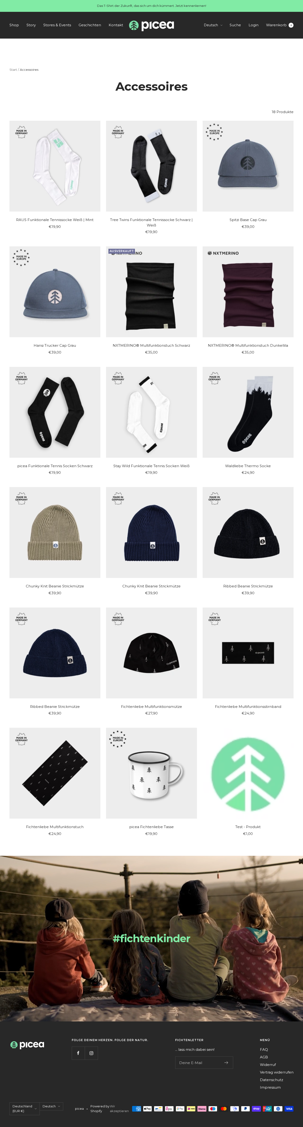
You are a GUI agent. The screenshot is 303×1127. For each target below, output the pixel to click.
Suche (235, 25)
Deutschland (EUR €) (22, 1108)
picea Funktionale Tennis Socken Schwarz (55, 466)
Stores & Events (57, 25)
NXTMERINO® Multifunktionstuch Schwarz (151, 345)
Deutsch (211, 25)
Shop (14, 25)
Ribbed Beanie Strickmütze (248, 586)
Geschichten (90, 25)
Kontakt (116, 25)
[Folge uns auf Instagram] (91, 1053)
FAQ (264, 1049)
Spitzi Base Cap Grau (248, 219)
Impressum (270, 1087)
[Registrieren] (226, 1062)
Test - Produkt (248, 827)
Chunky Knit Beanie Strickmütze (55, 586)
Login (253, 25)
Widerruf (268, 1064)
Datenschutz (271, 1080)
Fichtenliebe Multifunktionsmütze (151, 706)
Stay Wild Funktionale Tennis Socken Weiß (151, 466)
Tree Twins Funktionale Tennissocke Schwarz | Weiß (151, 222)
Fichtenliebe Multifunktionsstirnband (248, 706)
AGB (264, 1057)
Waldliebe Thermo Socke (248, 466)
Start (13, 69)
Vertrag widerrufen (277, 1072)
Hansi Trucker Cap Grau (55, 345)
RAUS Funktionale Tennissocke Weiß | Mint (55, 219)
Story (31, 25)
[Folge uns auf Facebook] (78, 1053)
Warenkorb (279, 25)
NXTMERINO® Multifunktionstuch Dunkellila (248, 345)
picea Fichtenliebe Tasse (151, 827)
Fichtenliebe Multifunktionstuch (55, 827)
